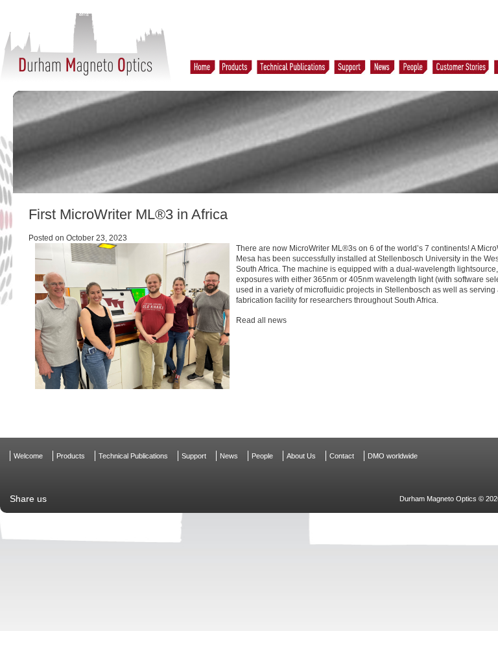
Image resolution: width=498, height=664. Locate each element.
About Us (301, 456)
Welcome (28, 456)
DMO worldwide (393, 456)
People (262, 456)
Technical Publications (133, 456)
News (229, 456)
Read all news (261, 320)
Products (70, 456)
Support (194, 456)
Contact (341, 456)
